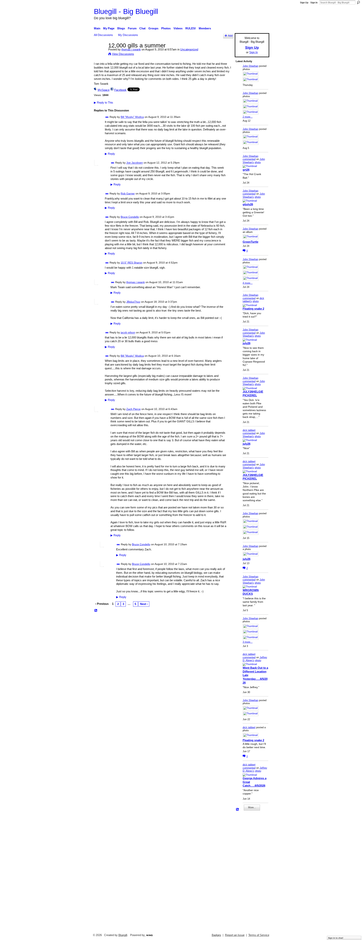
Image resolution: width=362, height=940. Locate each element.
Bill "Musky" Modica (132, 117)
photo (258, 162)
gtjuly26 (248, 204)
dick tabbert (249, 430)
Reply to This (103, 102)
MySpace (104, 89)
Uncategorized (189, 49)
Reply (110, 153)
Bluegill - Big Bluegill (126, 11)
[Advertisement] (247, 870)
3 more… (248, 642)
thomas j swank (131, 49)
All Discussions (103, 35)
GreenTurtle (250, 241)
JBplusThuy (133, 301)
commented (249, 159)
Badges (216, 935)
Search (358, 2)
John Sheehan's (254, 161)
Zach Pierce (133, 409)
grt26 (246, 169)
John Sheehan (250, 66)
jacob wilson (128, 332)
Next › (144, 604)
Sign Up (304, 2)
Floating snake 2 (253, 308)
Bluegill (122, 935)
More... (252, 807)
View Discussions (123, 54)
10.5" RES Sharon (131, 262)
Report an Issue (235, 935)
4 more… (248, 283)
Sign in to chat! (335, 938)
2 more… (248, 116)
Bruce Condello (130, 216)
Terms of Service (258, 935)
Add (230, 35)
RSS (96, 610)
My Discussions (128, 35)
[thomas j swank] (100, 52)
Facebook (120, 89)
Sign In (314, 2)
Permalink (107, 117)
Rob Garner (128, 193)
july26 (246, 343)
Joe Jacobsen (134, 162)
